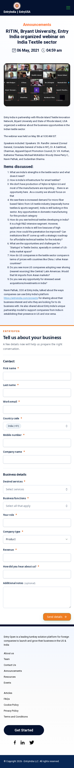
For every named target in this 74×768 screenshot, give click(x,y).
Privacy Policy (11, 710)
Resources (10, 676)
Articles (8, 693)
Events (7, 682)
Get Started (24, 730)
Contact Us (10, 665)
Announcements (37, 24)
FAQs (7, 698)
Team (7, 659)
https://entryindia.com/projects (21, 298)
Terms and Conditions (16, 716)
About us (9, 653)
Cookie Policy (11, 704)
